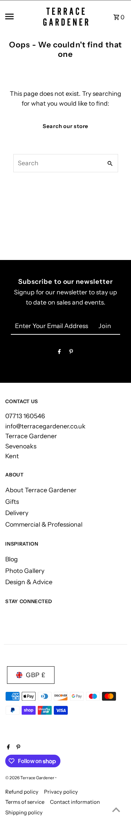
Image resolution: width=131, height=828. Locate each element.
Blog (11, 559)
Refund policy (21, 792)
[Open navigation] (19, 16)
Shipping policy (24, 812)
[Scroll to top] (116, 809)
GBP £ (35, 675)
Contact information (75, 802)
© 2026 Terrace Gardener (30, 777)
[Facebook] (59, 353)
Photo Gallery (24, 570)
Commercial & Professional (43, 524)
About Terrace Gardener (41, 490)
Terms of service (24, 802)
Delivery (16, 512)
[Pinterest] (71, 353)
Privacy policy (61, 792)
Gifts (12, 501)
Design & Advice (28, 582)
